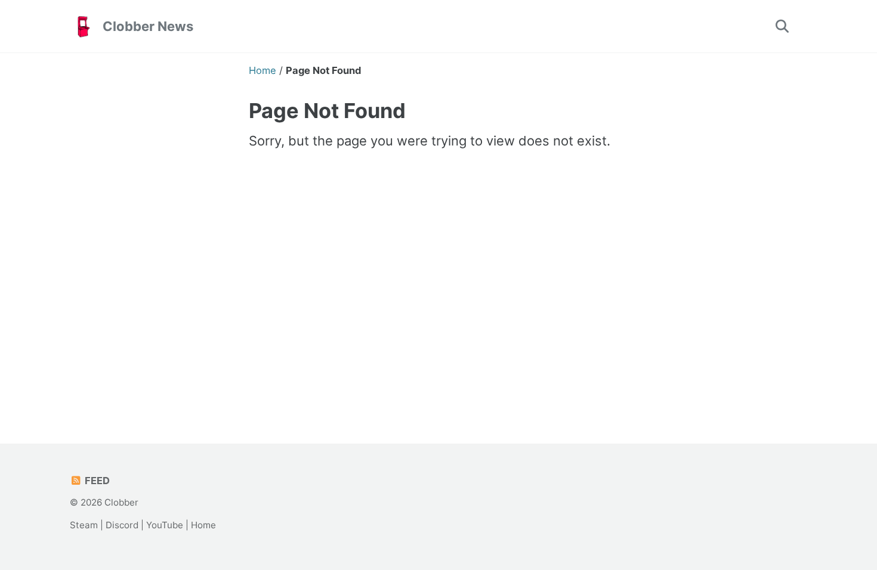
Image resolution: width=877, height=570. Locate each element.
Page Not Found (327, 110)
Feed (96, 481)
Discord (122, 525)
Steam (84, 525)
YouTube (164, 525)
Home (203, 525)
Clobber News (148, 26)
